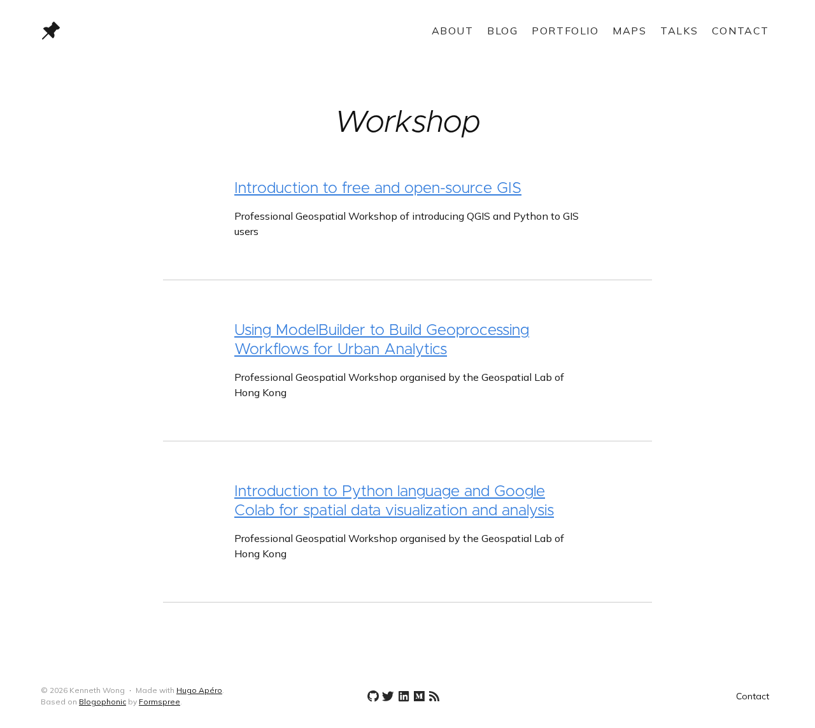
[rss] (432, 697)
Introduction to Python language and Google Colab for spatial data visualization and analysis (394, 501)
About (453, 30)
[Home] (162, 30)
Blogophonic (102, 701)
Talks (679, 30)
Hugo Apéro (199, 690)
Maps (629, 30)
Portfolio (565, 30)
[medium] (416, 697)
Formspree (159, 701)
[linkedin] (401, 697)
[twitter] (386, 697)
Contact (740, 30)
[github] (370, 697)
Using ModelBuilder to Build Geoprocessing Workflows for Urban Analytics (381, 340)
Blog (502, 30)
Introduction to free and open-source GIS (377, 188)
